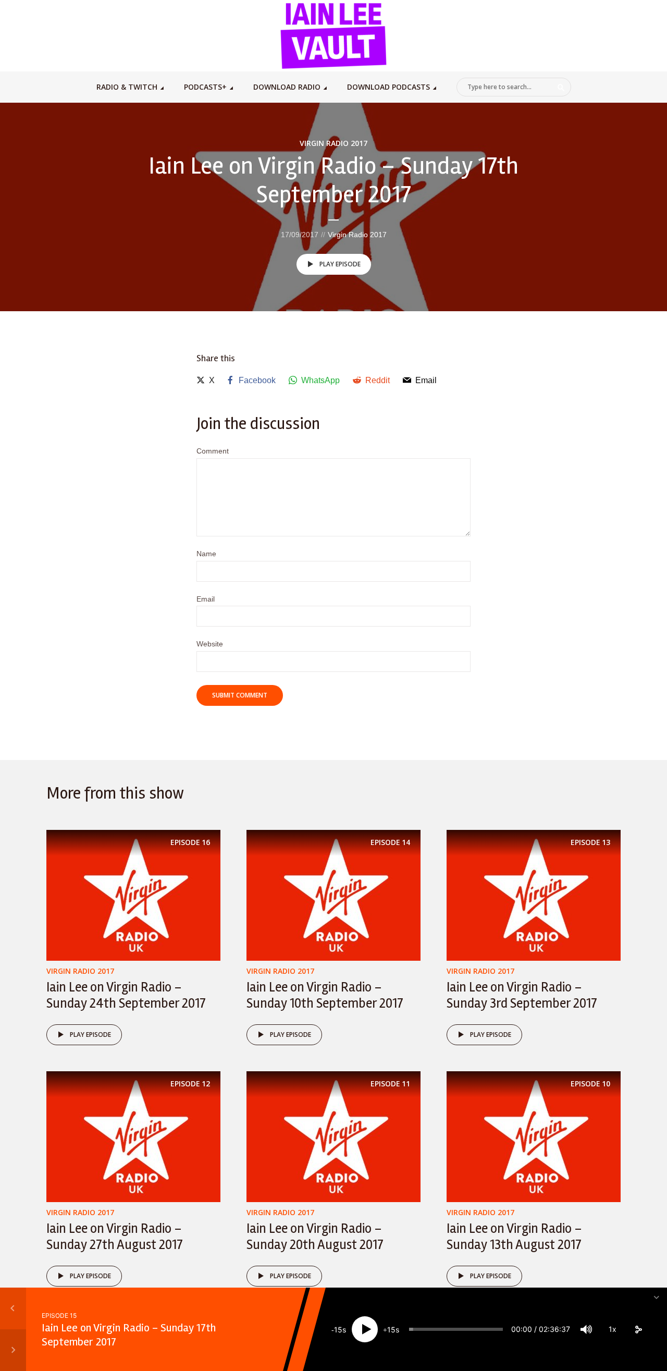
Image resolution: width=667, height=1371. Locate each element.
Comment (212, 451)
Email (205, 599)
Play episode (340, 264)
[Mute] (586, 1329)
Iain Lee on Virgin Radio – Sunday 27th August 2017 (114, 1236)
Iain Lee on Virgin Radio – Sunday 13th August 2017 (514, 1236)
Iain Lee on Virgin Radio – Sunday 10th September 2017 (324, 995)
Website (209, 644)
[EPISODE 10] (534, 1136)
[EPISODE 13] (534, 894)
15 (338, 1329)
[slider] (456, 1329)
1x (612, 1329)
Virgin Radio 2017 (333, 143)
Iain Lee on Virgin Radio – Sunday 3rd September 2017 (522, 995)
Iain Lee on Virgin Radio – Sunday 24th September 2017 (126, 995)
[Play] (365, 1329)
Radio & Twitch (126, 87)
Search (561, 87)
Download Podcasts (388, 87)
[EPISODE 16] (133, 894)
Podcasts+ (205, 87)
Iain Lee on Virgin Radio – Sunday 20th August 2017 (315, 1236)
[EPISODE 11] (333, 1136)
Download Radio (286, 87)
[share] (638, 1329)
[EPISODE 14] (333, 894)
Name (206, 553)
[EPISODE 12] (133, 1136)
